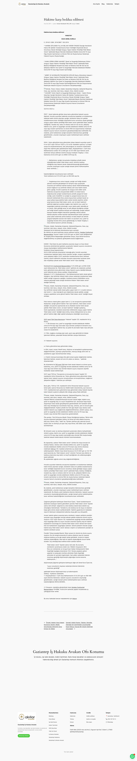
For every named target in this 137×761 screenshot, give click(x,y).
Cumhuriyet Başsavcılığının (62, 266)
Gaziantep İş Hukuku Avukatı (38, 4)
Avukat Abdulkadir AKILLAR (64, 23)
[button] (132, 756)
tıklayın (74, 598)
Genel (77, 23)
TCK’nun (53, 449)
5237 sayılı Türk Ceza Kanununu (54, 319)
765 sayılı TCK (59, 364)
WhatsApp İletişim (24, 735)
